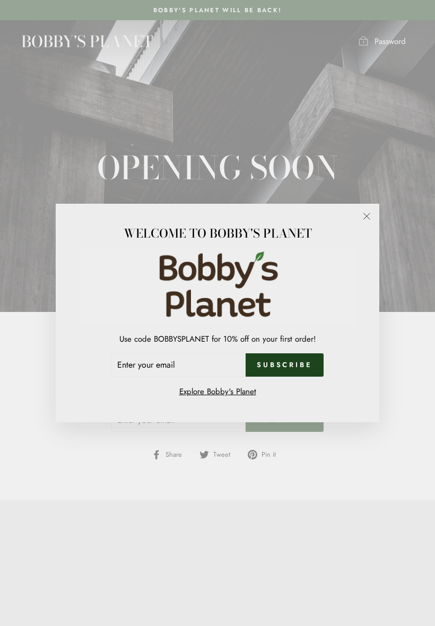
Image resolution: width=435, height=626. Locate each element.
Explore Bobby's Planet (217, 391)
